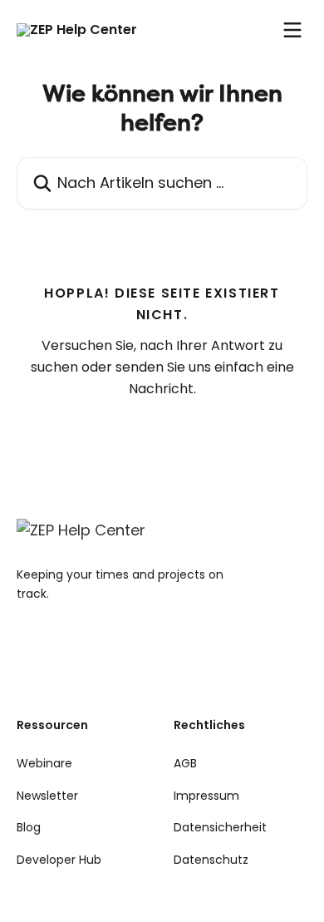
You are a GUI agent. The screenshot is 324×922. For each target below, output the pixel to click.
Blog (29, 827)
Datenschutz (211, 859)
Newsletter (47, 795)
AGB (185, 763)
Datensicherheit (220, 827)
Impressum (206, 795)
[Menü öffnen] (292, 30)
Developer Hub (59, 859)
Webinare (44, 763)
